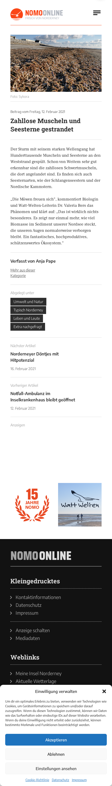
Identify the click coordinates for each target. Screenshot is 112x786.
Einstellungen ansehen (56, 768)
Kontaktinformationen (38, 597)
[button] (104, 691)
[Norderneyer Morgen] (37, 14)
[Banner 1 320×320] (32, 457)
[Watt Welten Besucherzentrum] (80, 505)
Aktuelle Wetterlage (36, 681)
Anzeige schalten (33, 630)
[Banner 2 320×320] (80, 457)
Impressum (79, 780)
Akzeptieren (56, 739)
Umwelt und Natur (28, 301)
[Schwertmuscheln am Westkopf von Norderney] (56, 63)
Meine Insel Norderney (39, 673)
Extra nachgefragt (28, 326)
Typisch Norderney (28, 310)
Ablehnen (56, 754)
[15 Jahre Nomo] (32, 505)
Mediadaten (28, 638)
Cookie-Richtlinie (37, 780)
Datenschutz (60, 780)
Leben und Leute (27, 318)
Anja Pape (46, 261)
